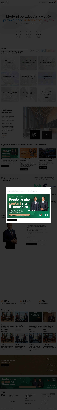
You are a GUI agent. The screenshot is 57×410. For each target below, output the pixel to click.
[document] (28, 205)
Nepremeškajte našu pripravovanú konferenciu (22, 191)
